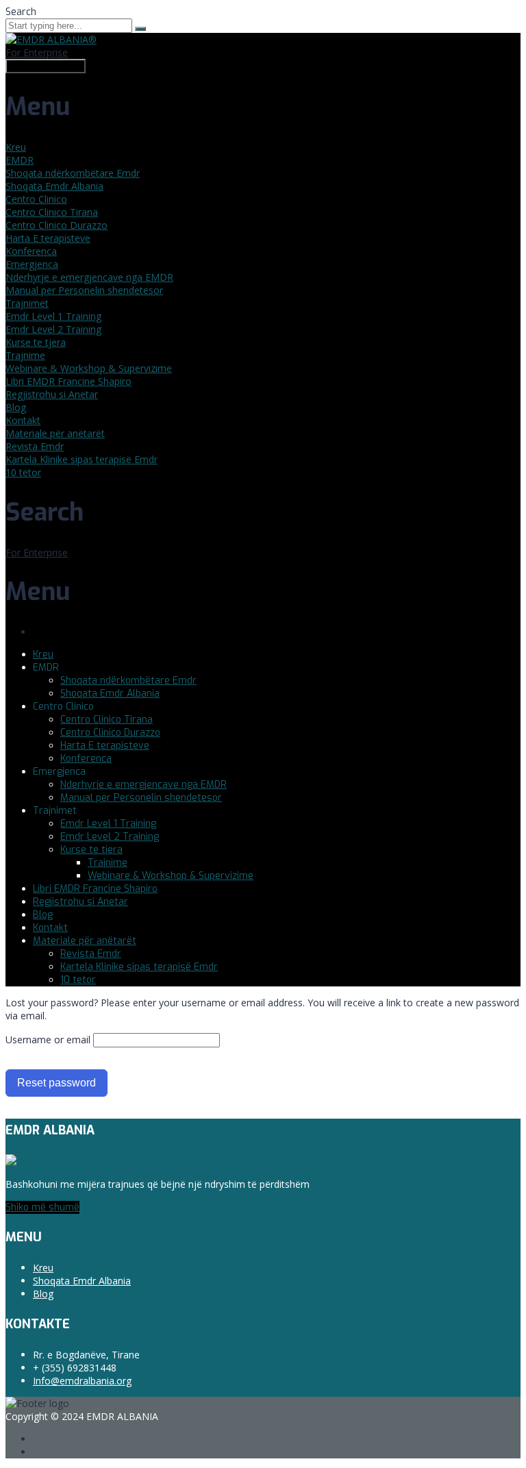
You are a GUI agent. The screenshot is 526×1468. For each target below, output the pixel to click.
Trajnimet (27, 303)
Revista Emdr (34, 446)
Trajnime (25, 355)
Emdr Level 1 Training (53, 316)
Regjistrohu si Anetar (51, 394)
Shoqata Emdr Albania (54, 185)
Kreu (15, 146)
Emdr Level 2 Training (53, 329)
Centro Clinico (36, 199)
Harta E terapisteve (47, 238)
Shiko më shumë (42, 1207)
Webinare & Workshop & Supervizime (88, 368)
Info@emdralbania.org (82, 1380)
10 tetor (23, 472)
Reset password (56, 1082)
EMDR (19, 159)
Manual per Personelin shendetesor (84, 290)
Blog (15, 407)
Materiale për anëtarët (55, 433)
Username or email (47, 1039)
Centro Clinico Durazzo (56, 225)
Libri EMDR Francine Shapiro (68, 381)
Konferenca (31, 251)
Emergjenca (31, 264)
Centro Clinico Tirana (51, 212)
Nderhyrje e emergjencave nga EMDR (89, 277)
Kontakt (22, 420)
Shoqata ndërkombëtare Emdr (72, 172)
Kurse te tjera (35, 342)
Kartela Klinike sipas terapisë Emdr (81, 459)
